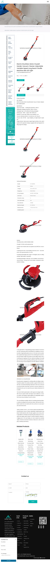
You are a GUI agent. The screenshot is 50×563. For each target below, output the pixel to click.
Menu (47, 1)
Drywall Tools (15, 26)
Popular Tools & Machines (10, 103)
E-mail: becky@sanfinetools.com (24, 72)
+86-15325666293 (10, 128)
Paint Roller (26, 521)
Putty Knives (26, 525)
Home (6, 26)
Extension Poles (10, 76)
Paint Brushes (10, 42)
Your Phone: (3, 545)
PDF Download (12, 141)
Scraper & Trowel (10, 58)
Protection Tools (10, 86)
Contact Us (11, 137)
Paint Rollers (9, 38)
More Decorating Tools (19, 543)
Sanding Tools (10, 67)
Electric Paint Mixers (10, 91)
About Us (19, 523)
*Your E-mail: (3, 549)
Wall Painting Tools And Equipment (20, 536)
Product (9, 26)
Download (19, 529)
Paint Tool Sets (10, 47)
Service (18, 527)
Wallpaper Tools (10, 72)
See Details (20, 461)
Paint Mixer (26, 543)
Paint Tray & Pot (9, 52)
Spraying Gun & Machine (10, 97)
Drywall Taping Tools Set (26, 538)
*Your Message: (4, 553)
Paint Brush (26, 523)
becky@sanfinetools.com (10, 133)
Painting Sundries (10, 81)
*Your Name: (3, 542)
